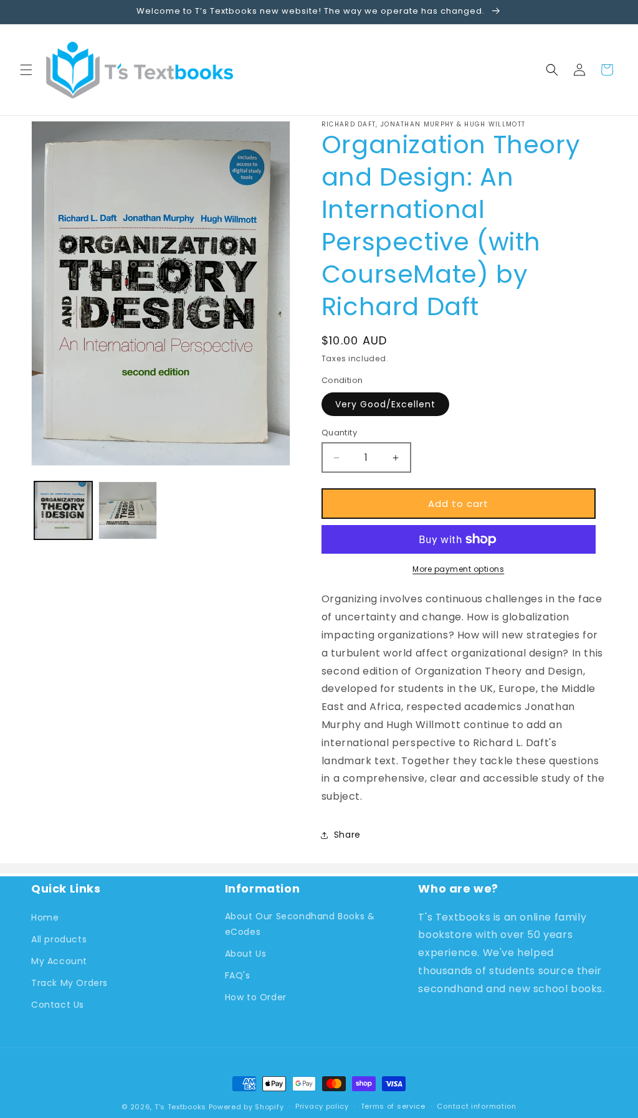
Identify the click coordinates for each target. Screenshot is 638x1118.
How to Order (256, 997)
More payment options (458, 569)
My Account (59, 961)
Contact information (476, 1106)
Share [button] (347, 834)
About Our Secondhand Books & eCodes (300, 924)
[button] (26, 69)
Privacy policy (322, 1106)
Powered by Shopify (246, 1107)
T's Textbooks (180, 1107)
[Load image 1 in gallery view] (63, 510)
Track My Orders (69, 983)
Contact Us (57, 1004)
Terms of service (393, 1106)
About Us (246, 953)
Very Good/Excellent (385, 404)
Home (45, 917)
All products (59, 939)
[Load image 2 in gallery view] (127, 510)
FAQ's (237, 975)
